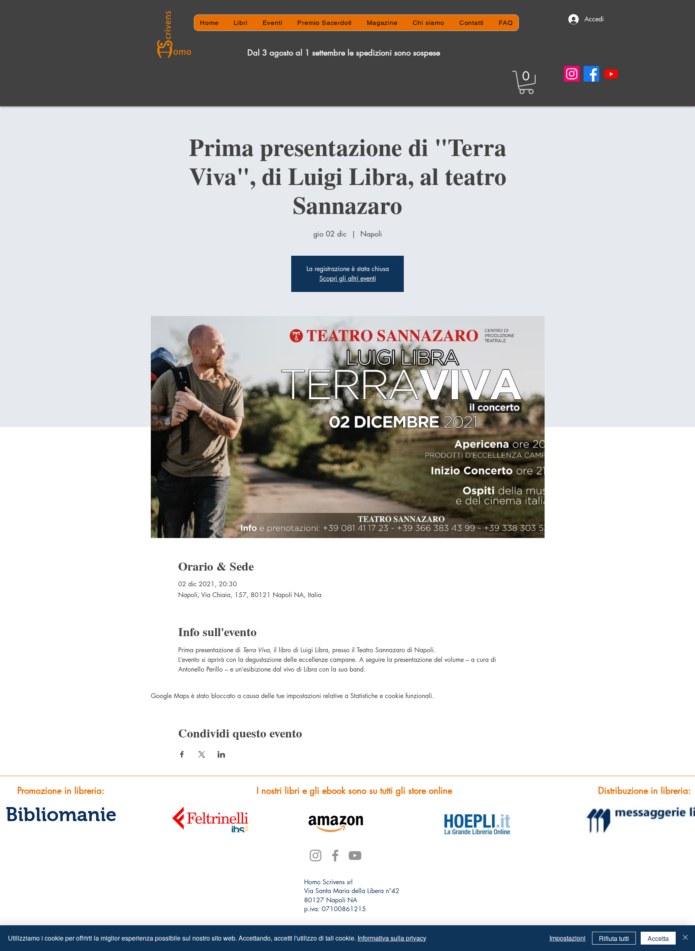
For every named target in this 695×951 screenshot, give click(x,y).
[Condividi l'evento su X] (202, 754)
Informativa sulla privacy (392, 938)
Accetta (658, 938)
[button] (526, 82)
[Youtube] (611, 74)
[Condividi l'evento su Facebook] (182, 754)
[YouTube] (355, 855)
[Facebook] (591, 74)
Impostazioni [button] (567, 938)
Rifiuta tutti (614, 938)
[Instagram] (572, 74)
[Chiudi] (685, 938)
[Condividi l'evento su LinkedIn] (221, 754)
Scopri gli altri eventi (347, 278)
